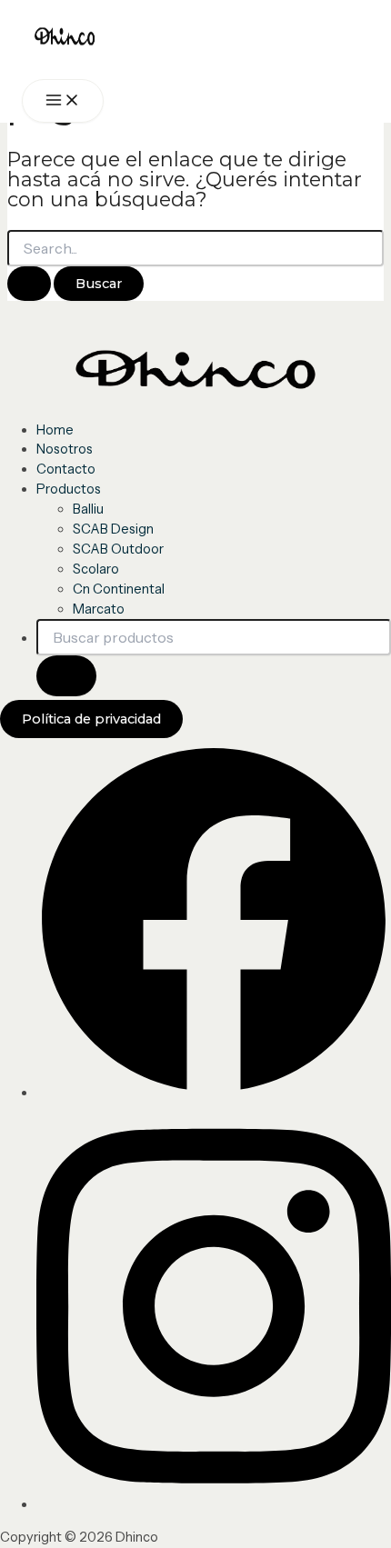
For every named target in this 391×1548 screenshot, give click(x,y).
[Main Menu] (63, 101)
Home (55, 430)
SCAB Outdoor (118, 549)
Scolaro (96, 569)
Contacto (65, 469)
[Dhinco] (90, 39)
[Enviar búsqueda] (29, 284)
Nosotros (64, 449)
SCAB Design (113, 529)
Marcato (99, 609)
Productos (68, 489)
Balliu (88, 509)
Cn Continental (119, 589)
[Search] (66, 675)
